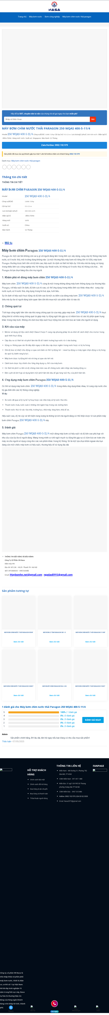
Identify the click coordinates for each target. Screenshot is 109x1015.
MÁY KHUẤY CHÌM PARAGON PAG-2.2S (54, 686)
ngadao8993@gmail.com (58, 574)
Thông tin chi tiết (14, 177)
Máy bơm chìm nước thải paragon (76, 17)
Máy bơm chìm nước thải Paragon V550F (18, 632)
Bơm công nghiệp (52, 17)
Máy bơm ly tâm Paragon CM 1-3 (54, 632)
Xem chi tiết (19, 642)
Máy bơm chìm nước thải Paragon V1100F (90, 632)
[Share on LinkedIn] (28, 167)
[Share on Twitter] (14, 167)
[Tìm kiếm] (106, 6)
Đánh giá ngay (93, 720)
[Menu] (3, 6)
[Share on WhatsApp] (4, 167)
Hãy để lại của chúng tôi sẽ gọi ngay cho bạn (44, 114)
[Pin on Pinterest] (23, 167)
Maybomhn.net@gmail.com (26, 574)
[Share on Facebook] (9, 167)
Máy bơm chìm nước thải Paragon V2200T (18, 686)
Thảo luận (6, 741)
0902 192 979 (75, 154)
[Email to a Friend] (19, 167)
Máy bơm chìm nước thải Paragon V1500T (90, 686)
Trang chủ (22, 17)
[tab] (14, 177)
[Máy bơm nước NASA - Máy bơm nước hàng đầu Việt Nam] (54, 6)
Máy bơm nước (35, 17)
